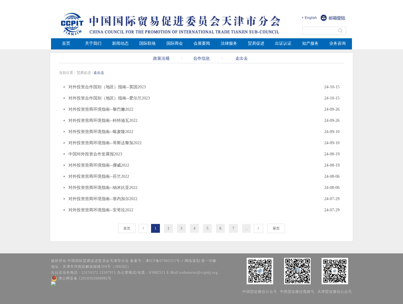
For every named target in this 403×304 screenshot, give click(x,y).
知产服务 (310, 43)
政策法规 (161, 58)
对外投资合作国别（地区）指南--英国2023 (107, 87)
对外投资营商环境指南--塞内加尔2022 (102, 199)
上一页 (143, 228)
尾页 (276, 228)
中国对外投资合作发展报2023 (95, 154)
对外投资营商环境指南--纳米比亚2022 (102, 187)
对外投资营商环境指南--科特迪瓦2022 (102, 120)
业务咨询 (337, 43)
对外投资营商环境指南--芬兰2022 (98, 176)
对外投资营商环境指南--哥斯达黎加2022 (105, 143)
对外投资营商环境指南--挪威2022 (98, 165)
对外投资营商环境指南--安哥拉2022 (100, 210)
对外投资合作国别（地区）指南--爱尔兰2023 (109, 98)
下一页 (258, 228)
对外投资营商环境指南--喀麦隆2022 (100, 131)
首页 (66, 43)
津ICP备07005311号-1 (164, 261)
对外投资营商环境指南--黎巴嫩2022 (100, 109)
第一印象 (209, 261)
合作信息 (201, 58)
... (246, 228)
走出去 (241, 58)
